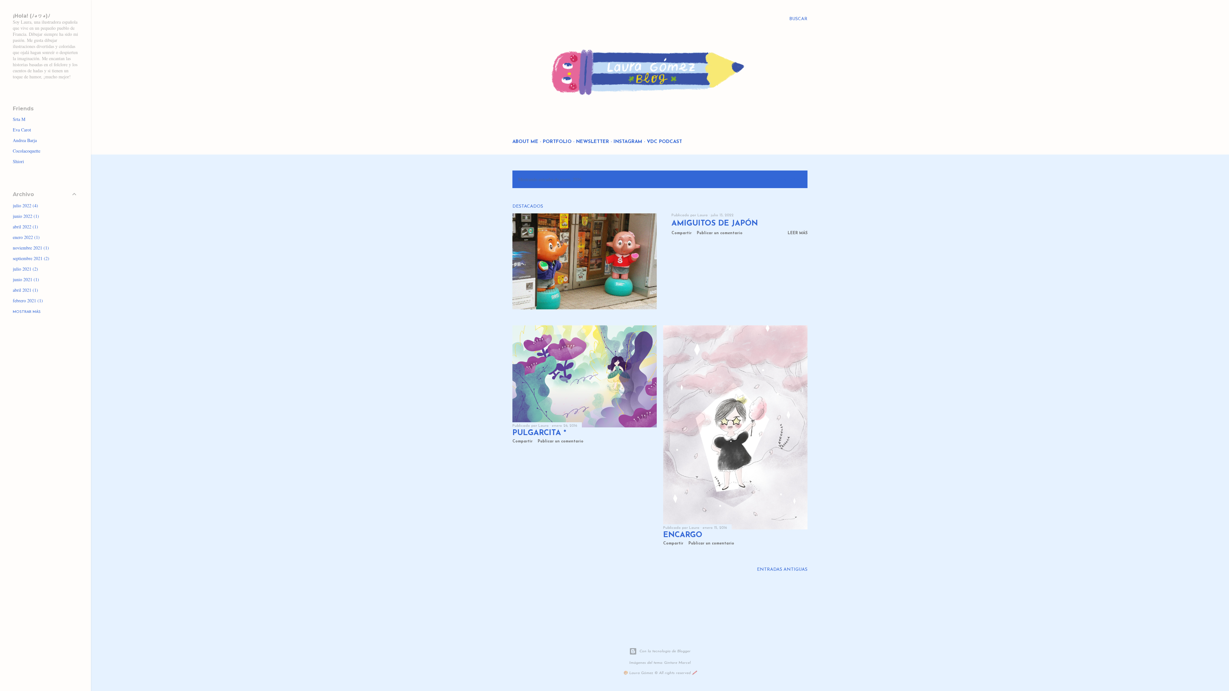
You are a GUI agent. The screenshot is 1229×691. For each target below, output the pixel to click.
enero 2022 (25, 237)
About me (525, 141)
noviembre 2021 (30, 248)
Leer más (797, 233)
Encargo (682, 535)
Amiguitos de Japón (714, 223)
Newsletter (592, 141)
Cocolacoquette (26, 151)
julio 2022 (24, 206)
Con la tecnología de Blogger (665, 651)
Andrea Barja (25, 140)
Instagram (628, 141)
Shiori (18, 161)
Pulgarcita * (539, 433)
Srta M (19, 119)
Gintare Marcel (677, 663)
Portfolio (557, 141)
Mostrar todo (783, 180)
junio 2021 (25, 279)
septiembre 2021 (30, 258)
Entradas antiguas (782, 569)
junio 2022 (25, 216)
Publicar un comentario (720, 233)
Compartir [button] (681, 233)
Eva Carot (22, 130)
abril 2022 (24, 227)
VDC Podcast (664, 141)
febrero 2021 (27, 301)
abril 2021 (24, 290)
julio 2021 (24, 269)
